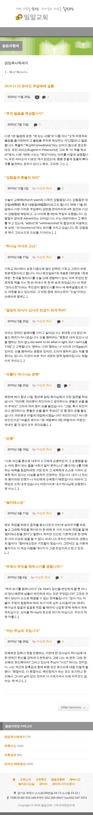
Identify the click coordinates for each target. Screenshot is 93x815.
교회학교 (41, 779)
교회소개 (25, 779)
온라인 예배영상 (15, 764)
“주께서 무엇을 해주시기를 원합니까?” (34, 566)
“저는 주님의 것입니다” (22, 630)
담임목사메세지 (15, 736)
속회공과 (10, 755)
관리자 (43, 784)
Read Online (58, 385)
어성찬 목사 (44, 188)
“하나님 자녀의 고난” (21, 246)
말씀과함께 (58, 779)
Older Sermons (73, 707)
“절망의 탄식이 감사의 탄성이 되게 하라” (36, 310)
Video (37, 97)
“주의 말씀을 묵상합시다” (24, 113)
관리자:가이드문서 (63, 784)
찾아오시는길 (26, 784)
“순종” (10, 438)
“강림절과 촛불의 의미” (22, 177)
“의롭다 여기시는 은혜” (22, 374)
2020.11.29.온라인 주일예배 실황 (29, 86)
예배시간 (75, 779)
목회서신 (10, 746)
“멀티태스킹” (15, 502)
